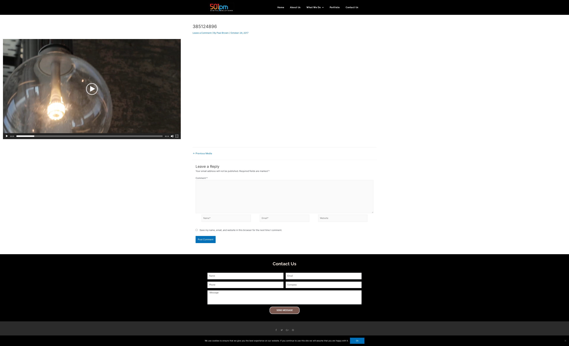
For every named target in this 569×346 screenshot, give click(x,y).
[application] (92, 89)
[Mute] (172, 136)
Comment (202, 178)
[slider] (89, 136)
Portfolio (335, 7)
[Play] (6, 136)
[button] (366, 7)
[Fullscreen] (176, 136)
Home (280, 7)
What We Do (313, 7)
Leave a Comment (202, 32)
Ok (357, 340)
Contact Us (352, 7)
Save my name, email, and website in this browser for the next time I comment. (241, 230)
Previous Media (202, 153)
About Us (295, 7)
